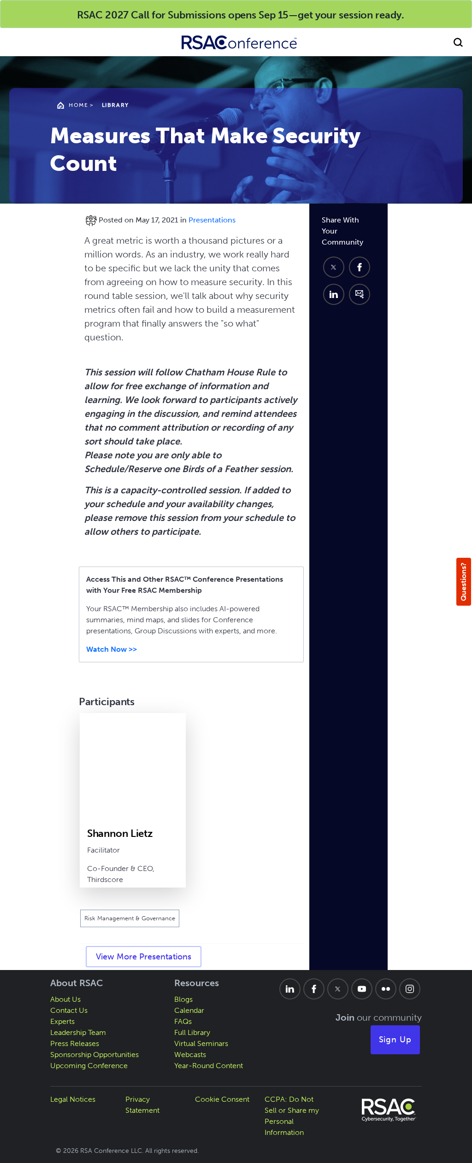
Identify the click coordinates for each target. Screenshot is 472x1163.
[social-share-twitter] (333, 267)
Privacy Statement (142, 1105)
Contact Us (69, 1010)
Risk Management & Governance (129, 918)
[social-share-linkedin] (333, 294)
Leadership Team (78, 1032)
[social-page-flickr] (385, 988)
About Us (65, 999)
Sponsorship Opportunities (94, 1054)
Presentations (212, 220)
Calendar (189, 1010)
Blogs (183, 999)
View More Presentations (143, 957)
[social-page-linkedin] (290, 988)
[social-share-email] (359, 294)
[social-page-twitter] (337, 988)
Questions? (463, 581)
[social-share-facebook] (359, 267)
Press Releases (74, 1043)
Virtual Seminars (201, 1043)
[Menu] (13, 42)
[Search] (458, 42)
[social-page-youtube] (361, 988)
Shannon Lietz (120, 833)
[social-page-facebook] (313, 988)
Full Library (192, 1032)
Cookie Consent (222, 1099)
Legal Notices (72, 1099)
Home (78, 105)
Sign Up (395, 1039)
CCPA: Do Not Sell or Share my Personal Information (292, 1116)
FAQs (183, 1021)
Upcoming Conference (89, 1065)
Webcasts (190, 1054)
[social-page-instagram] (409, 988)
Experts (62, 1021)
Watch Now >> (111, 649)
